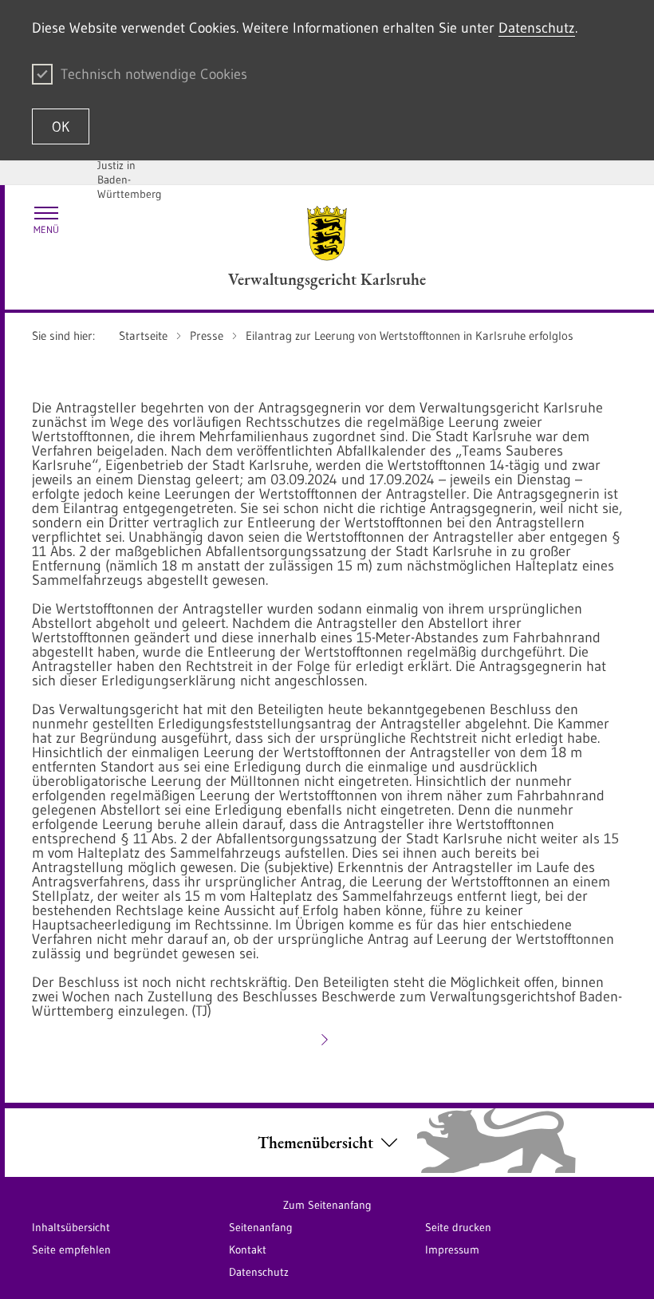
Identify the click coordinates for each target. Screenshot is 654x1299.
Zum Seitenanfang (327, 1205)
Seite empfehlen (71, 1249)
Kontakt (247, 1249)
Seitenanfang (261, 1227)
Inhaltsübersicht (71, 1227)
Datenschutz (536, 28)
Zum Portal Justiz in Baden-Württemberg (129, 172)
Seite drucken (458, 1227)
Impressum (452, 1249)
